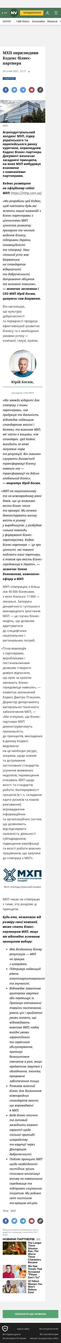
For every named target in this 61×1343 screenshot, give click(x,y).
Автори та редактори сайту (44, 1338)
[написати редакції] (32, 90)
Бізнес (7, 21)
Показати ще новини (30, 1314)
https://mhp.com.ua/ (26, 193)
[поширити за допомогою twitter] (14, 90)
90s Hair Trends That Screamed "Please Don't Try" (35, 1272)
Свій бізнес (23, 21)
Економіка (38, 21)
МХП (13, 1210)
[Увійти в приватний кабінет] (47, 12)
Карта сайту (23, 1328)
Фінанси (52, 21)
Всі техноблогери (49, 1334)
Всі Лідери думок (12, 1334)
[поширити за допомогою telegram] (23, 90)
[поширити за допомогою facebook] (6, 90)
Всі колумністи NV (48, 1328)
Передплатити (32, 12)
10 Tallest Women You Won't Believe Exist (35, 1287)
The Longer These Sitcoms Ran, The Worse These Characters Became (35, 1253)
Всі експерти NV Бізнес (14, 1338)
